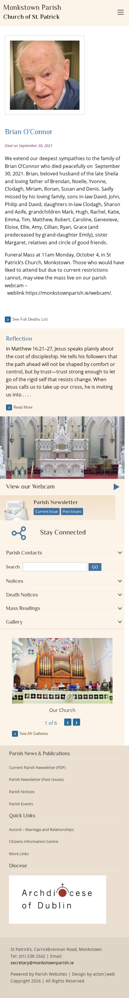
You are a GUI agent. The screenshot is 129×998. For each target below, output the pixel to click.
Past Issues (72, 511)
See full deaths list (30, 319)
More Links (19, 854)
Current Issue (46, 511)
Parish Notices (21, 792)
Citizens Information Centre (33, 841)
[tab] (62, 553)
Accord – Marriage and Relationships (41, 830)
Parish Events (21, 804)
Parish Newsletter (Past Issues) (36, 779)
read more (23, 407)
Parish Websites (51, 974)
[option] (62, 676)
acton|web (104, 974)
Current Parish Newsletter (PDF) (37, 768)
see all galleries (34, 733)
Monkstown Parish (32, 11)
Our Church (62, 710)
